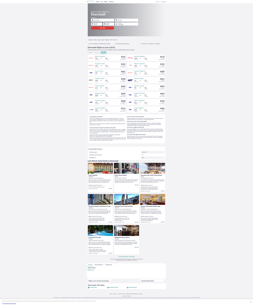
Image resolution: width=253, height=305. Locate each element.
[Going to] (126, 20)
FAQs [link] (124, 293)
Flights (105, 1)
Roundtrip (93, 17)
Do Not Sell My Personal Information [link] (132, 293)
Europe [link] (99, 39)
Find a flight (102, 28)
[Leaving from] (102, 20)
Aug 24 (95, 24)
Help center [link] (120, 293)
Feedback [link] (141, 293)
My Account (163, 1)
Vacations (111, 1)
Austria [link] (102, 39)
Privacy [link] (111, 293)
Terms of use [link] (115, 293)
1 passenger (120, 24)
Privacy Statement (5, 303)
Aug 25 (107, 24)
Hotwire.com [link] (91, 39)
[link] (97, 287)
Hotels (97, 1)
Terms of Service (13, 303)
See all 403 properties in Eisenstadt (126, 256)
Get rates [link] (110, 188)
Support (157, 1)
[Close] (250, 301)
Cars (102, 1)
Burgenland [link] (107, 39)
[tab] (90, 264)
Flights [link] (95, 39)
